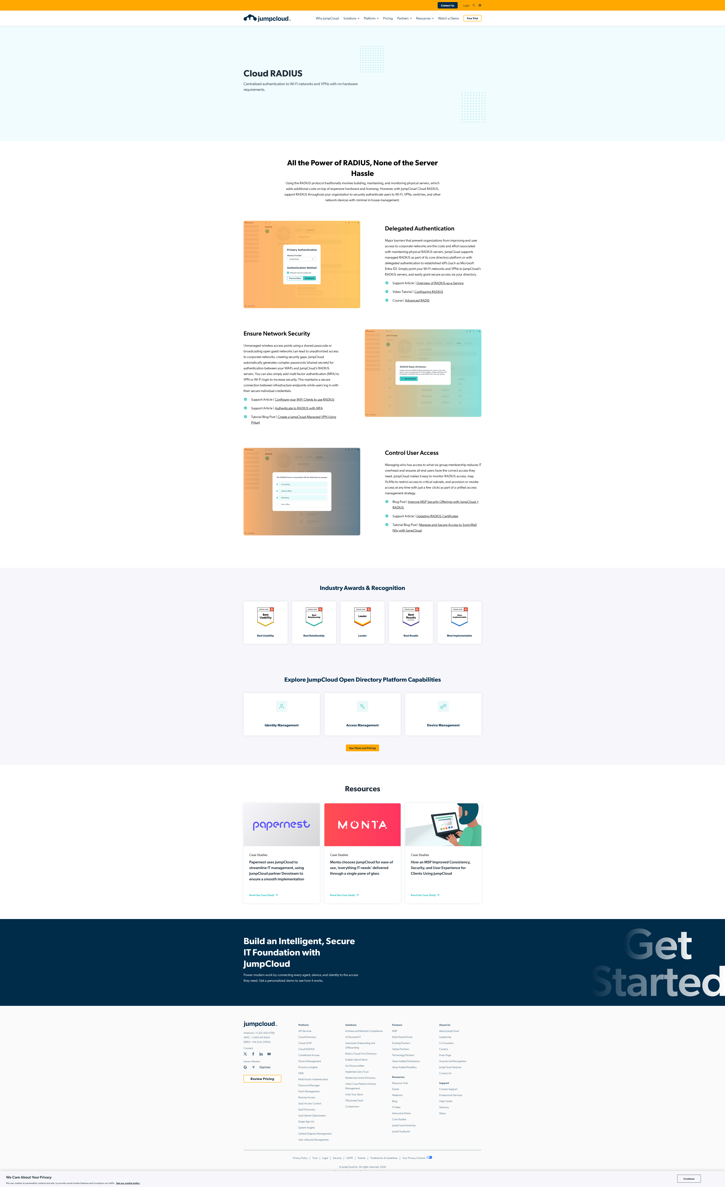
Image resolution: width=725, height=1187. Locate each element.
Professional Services (450, 1095)
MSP (394, 1030)
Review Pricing (262, 1078)
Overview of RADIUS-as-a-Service (440, 283)
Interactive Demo (401, 1113)
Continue (688, 1178)
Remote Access (306, 1097)
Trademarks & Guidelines (384, 1157)
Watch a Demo (448, 18)
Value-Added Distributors (406, 1061)
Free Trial (472, 18)
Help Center (446, 1101)
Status (442, 1113)
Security (337, 1157)
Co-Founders (446, 1043)
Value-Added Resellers (404, 1067)
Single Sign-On (306, 1121)
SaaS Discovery (306, 1109)
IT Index (396, 1107)
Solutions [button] (349, 18)
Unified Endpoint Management (315, 1133)
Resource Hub (400, 1083)
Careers (443, 1049)
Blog (394, 1101)
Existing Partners (401, 1043)
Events (395, 1089)
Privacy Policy (300, 1157)
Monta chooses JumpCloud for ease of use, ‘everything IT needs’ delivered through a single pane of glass (361, 867)
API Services (305, 1030)
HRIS (301, 1073)
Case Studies (399, 1119)
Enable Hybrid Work (356, 1059)
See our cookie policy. (128, 1183)
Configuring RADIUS (428, 291)
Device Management (309, 1061)
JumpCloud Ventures (450, 1067)
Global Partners (400, 1049)
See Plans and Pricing (362, 748)
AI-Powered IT (353, 1036)
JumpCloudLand (401, 1131)
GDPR (349, 1157)
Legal (325, 1157)
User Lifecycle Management (313, 1139)
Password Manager (309, 1085)
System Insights (306, 1127)
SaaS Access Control (309, 1103)
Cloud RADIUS (306, 1049)
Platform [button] (370, 18)
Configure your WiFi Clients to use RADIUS (304, 399)
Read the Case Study (261, 895)
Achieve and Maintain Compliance (364, 1030)
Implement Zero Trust (357, 1071)
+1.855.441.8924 (260, 1037)
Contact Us (447, 5)
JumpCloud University (404, 1125)
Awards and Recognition (452, 1061)
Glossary (444, 1107)
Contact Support (448, 1089)
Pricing (388, 18)
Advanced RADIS (417, 300)
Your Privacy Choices (414, 1157)
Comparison (352, 1106)
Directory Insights (308, 1067)
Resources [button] (423, 18)
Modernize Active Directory (360, 1077)
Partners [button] (403, 18)
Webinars (397, 1095)
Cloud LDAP (305, 1043)
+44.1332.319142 (261, 1041)
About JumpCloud (449, 1030)
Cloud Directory (307, 1036)
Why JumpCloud (327, 18)
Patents (362, 1157)
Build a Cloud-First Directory (360, 1053)
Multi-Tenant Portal (402, 1036)
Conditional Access (309, 1055)
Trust (315, 1157)
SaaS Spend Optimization (312, 1115)
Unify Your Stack (354, 1094)
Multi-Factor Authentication (313, 1079)
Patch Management (308, 1091)
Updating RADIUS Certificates (437, 516)
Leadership (445, 1036)
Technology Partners (403, 1055)
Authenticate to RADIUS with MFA (299, 408)
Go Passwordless (354, 1065)
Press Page (445, 1055)
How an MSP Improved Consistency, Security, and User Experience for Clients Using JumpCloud (440, 867)
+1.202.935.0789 (265, 1032)
